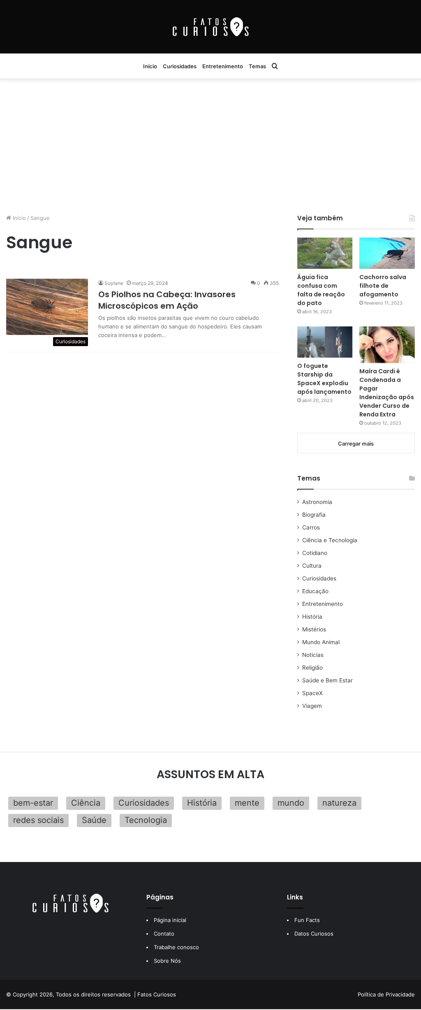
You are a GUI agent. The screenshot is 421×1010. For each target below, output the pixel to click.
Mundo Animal (321, 642)
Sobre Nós (167, 960)
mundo (291, 803)
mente (247, 803)
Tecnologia (146, 820)
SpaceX (312, 693)
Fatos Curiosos (156, 994)
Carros (311, 527)
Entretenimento (222, 66)
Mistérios (314, 629)
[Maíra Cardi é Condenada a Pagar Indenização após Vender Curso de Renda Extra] (387, 344)
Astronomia (317, 502)
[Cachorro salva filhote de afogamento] (387, 253)
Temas (257, 66)
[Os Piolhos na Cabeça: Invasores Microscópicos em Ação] (47, 307)
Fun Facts (307, 920)
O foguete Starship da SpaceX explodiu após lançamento (324, 379)
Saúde (94, 820)
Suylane (113, 283)
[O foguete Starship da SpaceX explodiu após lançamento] (325, 342)
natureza (339, 803)
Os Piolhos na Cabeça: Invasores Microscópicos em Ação (167, 300)
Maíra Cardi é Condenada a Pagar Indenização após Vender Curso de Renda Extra (386, 392)
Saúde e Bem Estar (327, 680)
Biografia (314, 514)
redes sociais (38, 820)
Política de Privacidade (386, 994)
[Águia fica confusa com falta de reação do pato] (325, 253)
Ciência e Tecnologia (329, 540)
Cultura (312, 565)
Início (150, 66)
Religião (312, 667)
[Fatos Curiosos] (210, 26)
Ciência (85, 803)
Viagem (312, 706)
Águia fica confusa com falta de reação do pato (321, 290)
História (312, 616)
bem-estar (33, 803)
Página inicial (170, 920)
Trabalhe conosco (176, 947)
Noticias (313, 655)
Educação (315, 591)
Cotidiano (314, 553)
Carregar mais (356, 443)
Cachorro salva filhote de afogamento (382, 285)
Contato (164, 933)
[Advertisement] (210, 143)
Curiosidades (180, 66)
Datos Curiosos (313, 933)
